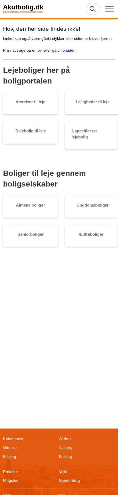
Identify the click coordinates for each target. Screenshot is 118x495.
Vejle (63, 471)
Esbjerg (9, 456)
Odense (10, 447)
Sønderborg (69, 480)
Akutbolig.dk (23, 7)
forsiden (68, 50)
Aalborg (65, 447)
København (13, 438)
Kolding (65, 456)
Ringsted (10, 480)
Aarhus (65, 438)
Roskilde (10, 471)
